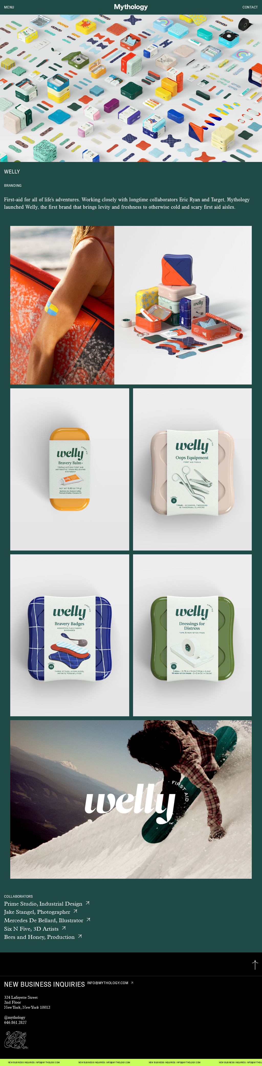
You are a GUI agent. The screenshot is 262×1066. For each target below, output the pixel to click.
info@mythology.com (82, 1062)
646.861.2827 (15, 1022)
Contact (250, 7)
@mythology (14, 1017)
